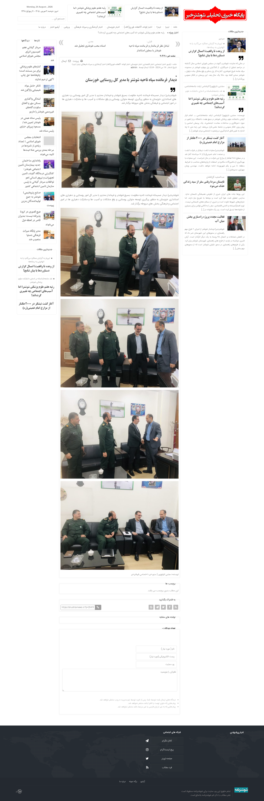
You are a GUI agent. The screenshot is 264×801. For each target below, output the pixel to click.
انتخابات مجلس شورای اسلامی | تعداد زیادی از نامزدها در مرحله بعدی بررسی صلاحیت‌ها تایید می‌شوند (36, 146)
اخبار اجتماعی (160, 64)
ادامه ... (129, 16)
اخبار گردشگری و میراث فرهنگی (88, 27)
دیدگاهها (25, 41)
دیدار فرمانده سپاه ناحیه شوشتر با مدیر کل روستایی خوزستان (131, 80)
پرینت (76, 61)
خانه (175, 27)
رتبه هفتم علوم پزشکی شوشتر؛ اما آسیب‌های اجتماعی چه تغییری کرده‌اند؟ (206, 103)
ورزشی (67, 27)
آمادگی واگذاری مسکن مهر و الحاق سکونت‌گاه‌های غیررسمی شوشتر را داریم (38, 105)
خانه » (174, 64)
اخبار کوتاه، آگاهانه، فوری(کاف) (138, 27)
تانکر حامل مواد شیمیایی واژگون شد (31, 88)
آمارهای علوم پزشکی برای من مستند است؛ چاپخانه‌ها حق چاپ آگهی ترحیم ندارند (36, 73)
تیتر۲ (158, 27)
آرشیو (169, 64)
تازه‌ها (37, 41)
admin (134, 67)
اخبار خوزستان (113, 27)
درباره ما (42, 27)
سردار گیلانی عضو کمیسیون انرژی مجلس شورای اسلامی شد (36, 54)
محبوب (47, 41)
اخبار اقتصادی (148, 64)
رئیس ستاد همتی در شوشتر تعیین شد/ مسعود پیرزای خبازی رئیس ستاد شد (37, 124)
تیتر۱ (167, 27)
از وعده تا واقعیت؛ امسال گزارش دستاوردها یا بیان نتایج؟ (147, 10)
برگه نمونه (133, 781)
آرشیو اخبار (55, 27)
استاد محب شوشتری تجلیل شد (90, 44)
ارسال (64, 61)
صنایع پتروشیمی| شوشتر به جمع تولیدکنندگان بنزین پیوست (37, 199)
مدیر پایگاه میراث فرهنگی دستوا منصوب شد (32, 235)
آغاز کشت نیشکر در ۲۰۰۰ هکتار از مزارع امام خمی (142, 33)
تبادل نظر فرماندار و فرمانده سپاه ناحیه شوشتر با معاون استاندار (149, 46)
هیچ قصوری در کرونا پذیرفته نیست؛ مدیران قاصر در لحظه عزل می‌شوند (36, 218)
